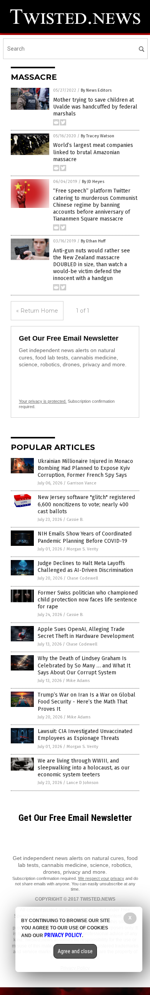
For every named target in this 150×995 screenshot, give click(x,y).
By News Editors (96, 90)
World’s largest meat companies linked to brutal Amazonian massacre (93, 152)
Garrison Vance (82, 483)
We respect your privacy (101, 878)
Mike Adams (78, 680)
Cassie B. (75, 519)
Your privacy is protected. (43, 401)
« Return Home (37, 310)
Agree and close (75, 951)
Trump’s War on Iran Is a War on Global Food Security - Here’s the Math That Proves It (86, 702)
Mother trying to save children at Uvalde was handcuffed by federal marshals (95, 107)
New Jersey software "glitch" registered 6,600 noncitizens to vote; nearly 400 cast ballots (86, 504)
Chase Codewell (82, 578)
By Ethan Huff (93, 241)
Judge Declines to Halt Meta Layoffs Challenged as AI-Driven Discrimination (85, 566)
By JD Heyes (93, 181)
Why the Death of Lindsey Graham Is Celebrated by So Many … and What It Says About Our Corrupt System (84, 665)
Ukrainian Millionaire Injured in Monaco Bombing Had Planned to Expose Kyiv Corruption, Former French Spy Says (85, 468)
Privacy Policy (63, 935)
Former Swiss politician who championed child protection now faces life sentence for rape (88, 600)
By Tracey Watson (97, 135)
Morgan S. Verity (82, 549)
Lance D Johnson (82, 782)
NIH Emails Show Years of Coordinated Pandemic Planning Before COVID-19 (85, 537)
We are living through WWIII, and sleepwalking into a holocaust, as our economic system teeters (84, 768)
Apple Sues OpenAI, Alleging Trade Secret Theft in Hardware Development (86, 632)
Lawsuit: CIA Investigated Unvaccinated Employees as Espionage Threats (85, 734)
